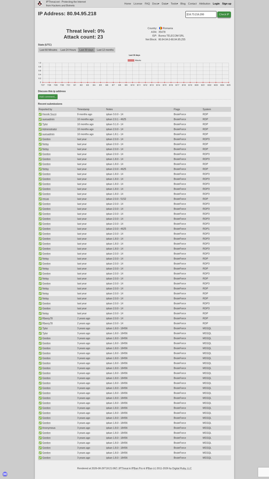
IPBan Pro (137, 468)
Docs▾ (155, 3)
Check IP (224, 14)
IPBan (149, 468)
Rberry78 (47, 318)
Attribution (204, 3)
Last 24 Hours (68, 50)
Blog (183, 3)
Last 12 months (105, 50)
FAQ (147, 3)
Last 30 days (86, 50)
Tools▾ (174, 3)
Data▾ (165, 3)
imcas (45, 199)
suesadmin (48, 119)
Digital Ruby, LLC (182, 468)
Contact (192, 3)
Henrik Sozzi (49, 114)
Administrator (49, 129)
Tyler (45, 124)
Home (127, 3)
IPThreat (123, 468)
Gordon (46, 139)
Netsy (45, 144)
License (138, 3)
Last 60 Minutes (48, 50)
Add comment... (47, 96)
